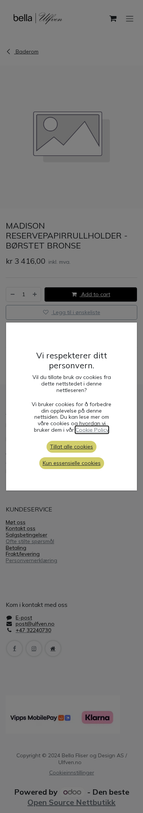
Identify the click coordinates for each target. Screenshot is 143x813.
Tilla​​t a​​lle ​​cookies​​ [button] (71, 446)
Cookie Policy (92, 429)
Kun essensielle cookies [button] (72, 463)
